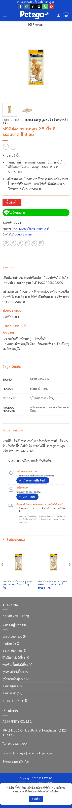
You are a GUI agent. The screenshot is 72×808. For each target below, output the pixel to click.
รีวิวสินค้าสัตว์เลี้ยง (14, 658)
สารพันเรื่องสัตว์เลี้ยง (15, 665)
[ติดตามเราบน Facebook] (20, 6)
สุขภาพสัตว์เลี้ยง (13, 672)
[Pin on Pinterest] (34, 243)
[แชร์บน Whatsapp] (6, 243)
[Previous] (8, 67)
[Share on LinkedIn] (41, 243)
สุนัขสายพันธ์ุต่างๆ (14, 679)
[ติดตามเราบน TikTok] (33, 6)
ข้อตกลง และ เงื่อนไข (16, 762)
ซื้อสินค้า (12, 202)
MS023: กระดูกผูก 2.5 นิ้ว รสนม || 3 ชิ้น (51, 586)
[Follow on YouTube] (51, 6)
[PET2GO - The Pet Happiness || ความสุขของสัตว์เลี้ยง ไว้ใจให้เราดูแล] (34, 15)
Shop (17, 120)
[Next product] (6, 147)
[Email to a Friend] (27, 243)
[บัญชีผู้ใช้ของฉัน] (58, 15)
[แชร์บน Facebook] (13, 243)
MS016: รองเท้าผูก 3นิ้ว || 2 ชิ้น (17, 586)
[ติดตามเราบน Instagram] (26, 6)
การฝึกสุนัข (9, 643)
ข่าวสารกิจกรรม (12, 650)
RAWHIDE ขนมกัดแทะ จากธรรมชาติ (31, 228)
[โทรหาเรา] (45, 6)
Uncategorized (12, 636)
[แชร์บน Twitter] (20, 243)
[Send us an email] (39, 6)
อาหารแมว (9, 693)
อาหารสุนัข (10, 686)
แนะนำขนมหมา (13, 700)
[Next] (64, 67)
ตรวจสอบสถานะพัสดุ (16, 615)
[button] (5, 15)
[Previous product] (14, 147)
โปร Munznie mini (22, 234)
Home (6, 120)
